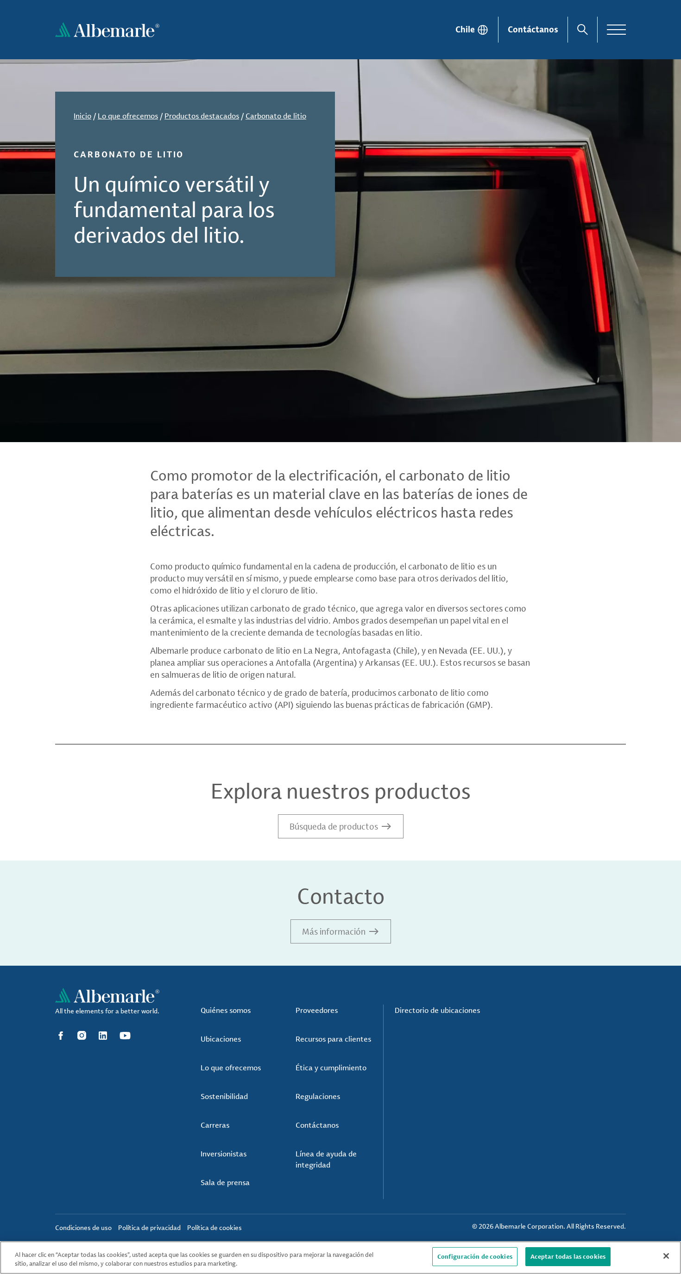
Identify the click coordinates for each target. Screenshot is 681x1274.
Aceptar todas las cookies (567, 1256)
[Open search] (582, 30)
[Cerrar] (666, 1256)
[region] (340, 1257)
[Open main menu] (616, 30)
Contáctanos (533, 29)
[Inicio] (107, 30)
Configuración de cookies (474, 1256)
